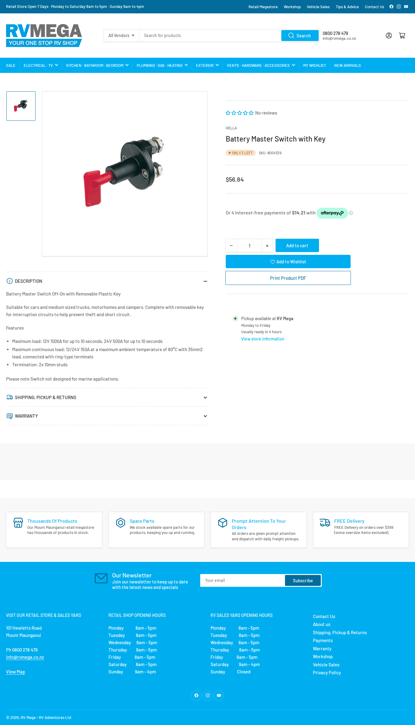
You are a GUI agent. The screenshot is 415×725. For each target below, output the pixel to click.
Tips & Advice (347, 6)
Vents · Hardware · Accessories (258, 65)
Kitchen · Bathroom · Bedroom (94, 65)
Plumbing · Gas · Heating (160, 65)
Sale (10, 65)
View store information (262, 338)
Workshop (292, 6)
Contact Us (374, 6)
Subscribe (303, 580)
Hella (231, 128)
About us (321, 624)
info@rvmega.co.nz (25, 657)
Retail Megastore (263, 6)
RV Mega (28, 717)
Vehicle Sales (318, 6)
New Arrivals (347, 65)
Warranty (322, 648)
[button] (240, 112)
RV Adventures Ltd (55, 717)
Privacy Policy (327, 672)
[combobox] (229, 35)
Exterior (205, 65)
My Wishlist (314, 65)
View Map (15, 671)
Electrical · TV (38, 65)
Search (304, 35)
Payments (323, 640)
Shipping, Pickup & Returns (340, 632)
